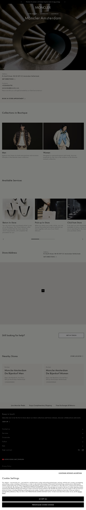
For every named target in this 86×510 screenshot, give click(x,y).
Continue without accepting (70, 473)
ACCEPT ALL (43, 499)
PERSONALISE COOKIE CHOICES (43, 505)
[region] (43, 490)
